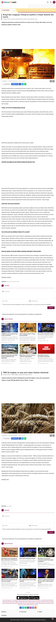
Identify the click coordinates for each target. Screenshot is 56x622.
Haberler (29, 600)
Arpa (7, 506)
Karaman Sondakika (36, 600)
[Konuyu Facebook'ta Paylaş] (20, 84)
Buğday (10, 506)
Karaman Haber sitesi (8, 600)
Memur (27, 601)
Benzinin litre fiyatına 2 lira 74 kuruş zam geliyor (9, 580)
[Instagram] (30, 608)
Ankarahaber (5, 601)
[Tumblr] (28, 608)
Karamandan (24, 600)
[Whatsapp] (25, 608)
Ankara (52, 600)
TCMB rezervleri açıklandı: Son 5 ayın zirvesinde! (9, 334)
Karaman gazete (34, 604)
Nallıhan (17, 601)
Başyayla (41, 603)
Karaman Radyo (26, 604)
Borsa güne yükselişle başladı (45, 334)
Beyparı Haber (11, 601)
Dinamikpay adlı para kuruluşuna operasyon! (44, 355)
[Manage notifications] (52, 619)
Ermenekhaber (19, 603)
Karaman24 (47, 600)
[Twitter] (23, 608)
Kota (15, 281)
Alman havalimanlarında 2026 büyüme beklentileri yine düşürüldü (9, 356)
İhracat (12, 281)
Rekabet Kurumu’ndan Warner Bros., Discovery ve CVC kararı (32, 10)
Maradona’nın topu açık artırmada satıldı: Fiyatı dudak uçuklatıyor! (45, 560)
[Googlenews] (33, 608)
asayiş (52, 601)
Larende (43, 600)
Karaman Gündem (17, 600)
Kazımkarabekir (30, 603)
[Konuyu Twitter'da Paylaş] (22, 84)
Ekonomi (9, 19)
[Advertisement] (28, 38)
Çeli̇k (10, 281)
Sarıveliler (36, 603)
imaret (49, 601)
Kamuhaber (37, 601)
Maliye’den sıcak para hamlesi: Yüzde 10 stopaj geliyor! (28, 355)
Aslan (7, 281)
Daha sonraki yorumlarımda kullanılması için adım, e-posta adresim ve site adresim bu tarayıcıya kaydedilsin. (27, 304)
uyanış (3, 603)
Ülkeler (18, 281)
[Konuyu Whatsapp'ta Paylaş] (25, 84)
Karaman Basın (46, 603)
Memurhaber (32, 601)
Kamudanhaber (43, 601)
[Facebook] (21, 608)
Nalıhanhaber (22, 601)
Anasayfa (4, 19)
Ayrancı (25, 603)
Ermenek (14, 603)
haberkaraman (8, 603)
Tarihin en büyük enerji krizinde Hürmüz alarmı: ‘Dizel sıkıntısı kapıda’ (46, 581)
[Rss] (35, 608)
